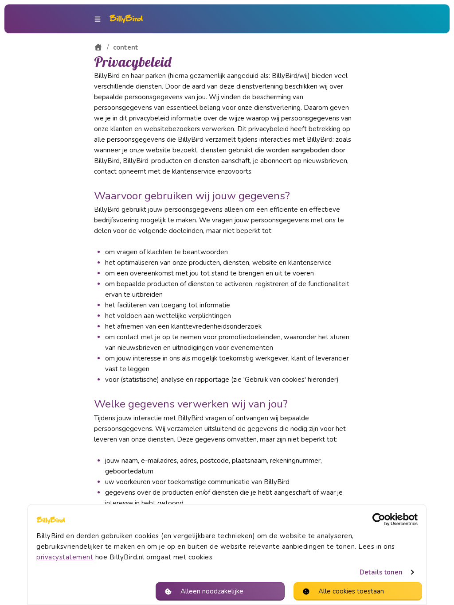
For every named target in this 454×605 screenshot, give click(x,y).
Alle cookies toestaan (351, 591)
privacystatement (64, 557)
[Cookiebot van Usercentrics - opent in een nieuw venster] (379, 519)
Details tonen (381, 572)
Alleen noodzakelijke (211, 591)
